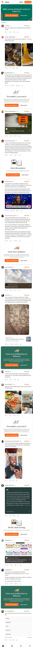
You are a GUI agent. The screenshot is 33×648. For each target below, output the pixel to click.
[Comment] (10, 68)
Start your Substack (11, 15)
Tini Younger (8, 611)
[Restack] (14, 32)
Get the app (28, 2)
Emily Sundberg (9, 37)
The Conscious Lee (10, 215)
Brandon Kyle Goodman (11, 441)
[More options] (31, 26)
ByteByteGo (8, 540)
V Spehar (7, 570)
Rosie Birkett (8, 384)
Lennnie (7, 25)
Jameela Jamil (8, 73)
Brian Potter (8, 267)
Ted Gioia (7, 295)
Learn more (23, 15)
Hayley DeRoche (9, 485)
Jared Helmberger (9, 111)
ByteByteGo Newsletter (13, 558)
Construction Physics (13, 284)
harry (6, 371)
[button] (3, 646)
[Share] (17, 32)
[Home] (2, 2)
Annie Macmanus (9, 140)
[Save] (29, 130)
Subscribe (26, 25)
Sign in (21, 2)
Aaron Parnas (8, 181)
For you (3, 22)
